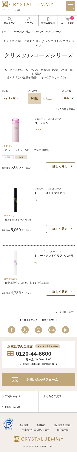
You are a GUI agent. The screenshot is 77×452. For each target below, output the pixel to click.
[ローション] (15, 141)
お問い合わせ (12, 407)
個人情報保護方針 (62, 425)
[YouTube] (65, 330)
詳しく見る (60, 166)
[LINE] (52, 330)
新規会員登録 (48, 23)
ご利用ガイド (12, 396)
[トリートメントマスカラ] (15, 211)
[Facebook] (11, 330)
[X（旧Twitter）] (25, 330)
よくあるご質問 (52, 396)
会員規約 (40, 425)
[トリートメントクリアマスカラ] (15, 274)
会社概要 (23, 425)
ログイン (28, 23)
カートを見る (67, 21)
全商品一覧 (62, 429)
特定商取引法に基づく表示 (35, 429)
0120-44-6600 (33, 354)
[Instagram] (38, 330)
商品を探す (9, 23)
